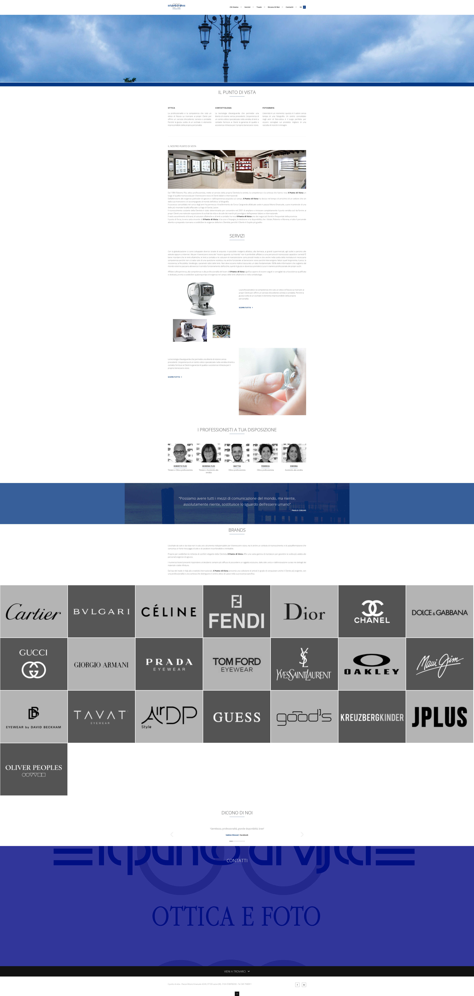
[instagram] (304, 985)
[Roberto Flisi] (180, 453)
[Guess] (236, 742)
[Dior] (304, 637)
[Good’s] (304, 742)
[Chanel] (372, 637)
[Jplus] (439, 742)
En (301, 7)
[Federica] (265, 453)
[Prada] (169, 689)
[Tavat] (101, 742)
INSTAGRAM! (173, 950)
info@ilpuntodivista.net (182, 895)
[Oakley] (372, 689)
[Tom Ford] (236, 689)
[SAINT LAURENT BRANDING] (304, 689)
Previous (240, 381)
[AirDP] (169, 742)
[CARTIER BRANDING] (33, 637)
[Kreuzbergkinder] (372, 742)
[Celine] (169, 637)
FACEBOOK (181, 947)
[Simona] (293, 453)
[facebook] (297, 985)
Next (304, 381)
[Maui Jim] (439, 689)
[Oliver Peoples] (33, 795)
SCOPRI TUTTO (245, 307)
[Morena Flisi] (208, 453)
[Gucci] (33, 689)
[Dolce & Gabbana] (439, 637)
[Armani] (101, 689)
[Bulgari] (101, 637)
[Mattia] (237, 453)
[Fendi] (236, 637)
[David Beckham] (33, 742)
